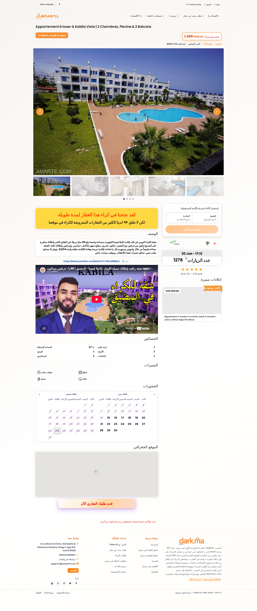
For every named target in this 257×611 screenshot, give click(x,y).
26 (136, 424)
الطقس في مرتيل (150, 566)
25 (129, 424)
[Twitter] (70, 583)
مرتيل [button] (173, 15)
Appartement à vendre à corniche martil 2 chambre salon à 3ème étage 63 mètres (190, 318)
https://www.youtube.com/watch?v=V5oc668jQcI (92, 261)
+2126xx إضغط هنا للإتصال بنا (52, 35)
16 (115, 418)
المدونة (155, 561)
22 (108, 424)
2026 (74, 394)
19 (136, 418)
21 (101, 424)
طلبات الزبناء (120, 555)
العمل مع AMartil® (117, 544)
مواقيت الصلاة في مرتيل (115, 561)
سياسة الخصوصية (118, 571)
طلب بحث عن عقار (192, 15)
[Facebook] (76, 583)
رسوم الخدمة (120, 566)
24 (122, 424)
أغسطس (68, 394)
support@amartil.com (63, 563)
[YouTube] (52, 583)
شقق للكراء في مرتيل (148, 550)
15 (108, 418)
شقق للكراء (207, 44)
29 (108, 430)
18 (129, 418)
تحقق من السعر (192, 229)
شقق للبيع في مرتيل (149, 555)
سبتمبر (120, 394)
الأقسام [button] (135, 15)
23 (115, 424)
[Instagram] (64, 583)
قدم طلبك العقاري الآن (97, 503)
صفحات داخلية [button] (155, 15)
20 (143, 418)
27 (143, 424)
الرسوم (208, 4)
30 (115, 430)
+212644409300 (67, 555)
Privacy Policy (195, 4)
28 (101, 430)
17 (122, 418)
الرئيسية (218, 44)
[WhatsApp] (58, 583)
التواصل (154, 571)
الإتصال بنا (213, 15)
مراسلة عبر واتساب (67, 559)
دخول (218, 4)
